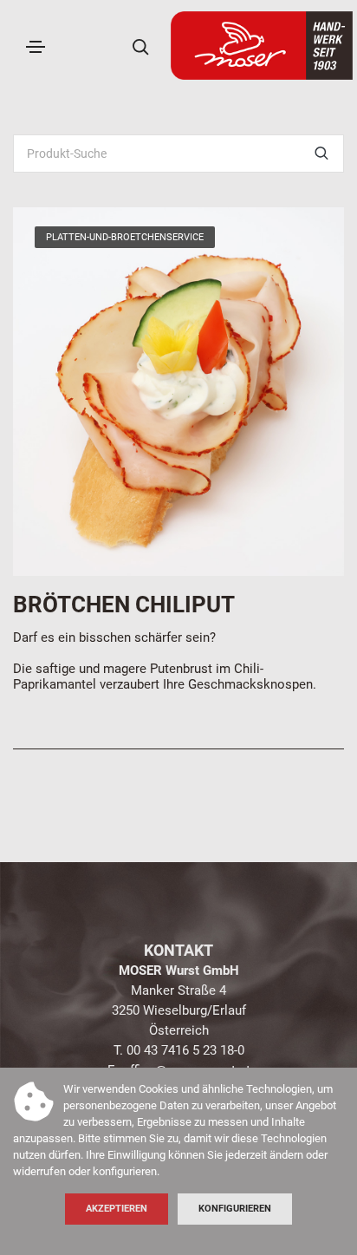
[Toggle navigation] (35, 47)
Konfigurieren (234, 1208)
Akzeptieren (116, 1208)
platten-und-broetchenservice (125, 237)
